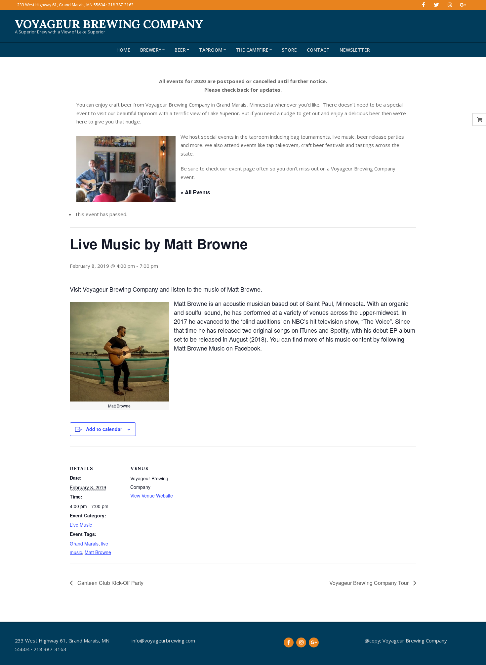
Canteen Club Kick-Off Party (109, 583)
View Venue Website (151, 495)
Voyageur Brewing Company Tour (369, 583)
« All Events (195, 192)
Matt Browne (98, 552)
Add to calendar (104, 429)
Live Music (81, 524)
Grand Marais (84, 543)
